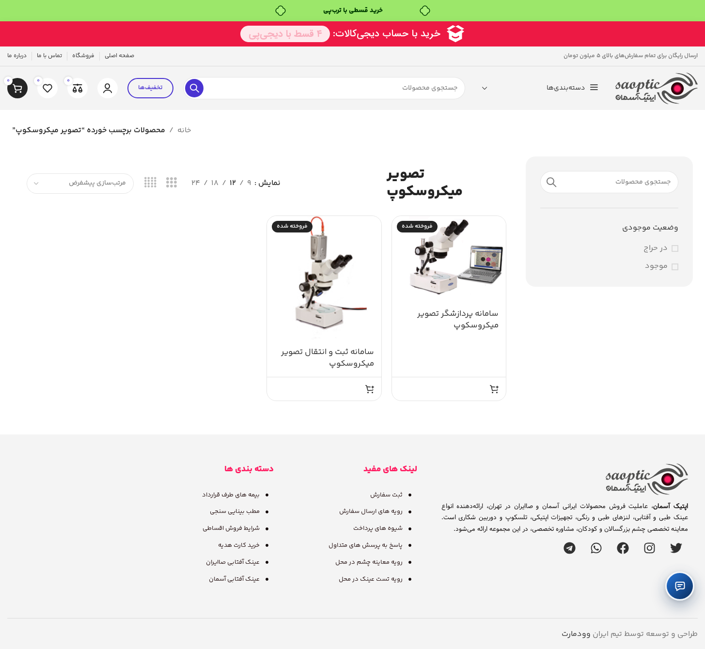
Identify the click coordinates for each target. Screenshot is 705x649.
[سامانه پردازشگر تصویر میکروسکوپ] (449, 259)
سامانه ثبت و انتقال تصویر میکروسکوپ (327, 358)
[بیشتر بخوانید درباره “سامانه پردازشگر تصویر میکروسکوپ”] (494, 389)
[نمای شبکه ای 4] (150, 183)
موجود (656, 266)
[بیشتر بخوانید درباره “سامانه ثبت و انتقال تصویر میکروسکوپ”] (369, 389)
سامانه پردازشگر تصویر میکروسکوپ (458, 320)
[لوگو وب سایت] (656, 88)
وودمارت (576, 634)
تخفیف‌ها (150, 88)
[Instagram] (649, 548)
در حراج (655, 248)
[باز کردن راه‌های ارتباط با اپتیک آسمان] (679, 586)
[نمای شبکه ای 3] (171, 183)
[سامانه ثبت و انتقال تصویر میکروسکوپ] (324, 278)
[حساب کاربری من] (108, 88)
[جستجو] (194, 88)
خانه (184, 130)
